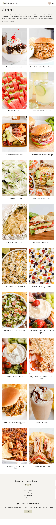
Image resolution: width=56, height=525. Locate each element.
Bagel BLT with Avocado (41, 243)
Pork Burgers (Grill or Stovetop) (41, 155)
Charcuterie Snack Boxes (14, 155)
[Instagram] (26, 485)
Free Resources (28, 495)
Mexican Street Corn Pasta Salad (14, 287)
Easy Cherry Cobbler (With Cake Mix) (41, 378)
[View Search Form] (49, 3)
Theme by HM (36, 520)
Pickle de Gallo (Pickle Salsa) (14, 330)
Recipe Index (28, 490)
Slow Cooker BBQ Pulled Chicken (41, 67)
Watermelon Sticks (14, 111)
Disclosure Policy (36, 523)
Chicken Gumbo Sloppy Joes (14, 423)
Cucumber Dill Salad (14, 199)
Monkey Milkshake (41, 423)
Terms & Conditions (27, 523)
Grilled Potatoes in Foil (14, 243)
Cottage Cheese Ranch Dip (14, 377)
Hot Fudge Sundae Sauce (14, 67)
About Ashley (28, 493)
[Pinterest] (30, 485)
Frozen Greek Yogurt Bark (41, 287)
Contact (28, 498)
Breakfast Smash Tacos (41, 199)
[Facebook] (28, 485)
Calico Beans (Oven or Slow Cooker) (14, 468)
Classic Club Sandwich (42, 467)
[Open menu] (53, 3)
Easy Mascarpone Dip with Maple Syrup (42, 331)
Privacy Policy (19, 523)
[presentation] (14, 46)
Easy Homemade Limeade (41, 111)
